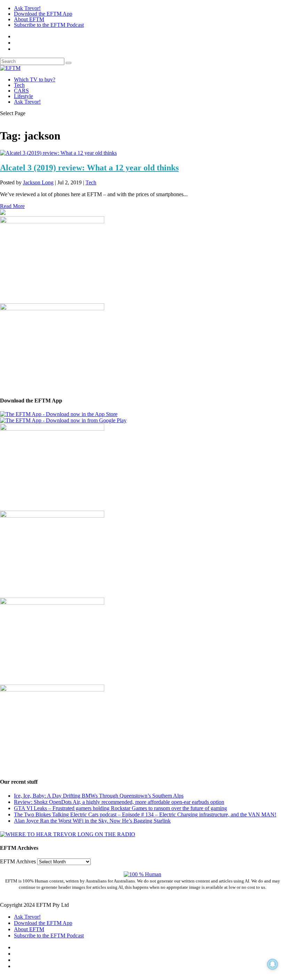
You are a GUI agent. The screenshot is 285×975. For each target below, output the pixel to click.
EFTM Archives (18, 861)
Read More (12, 206)
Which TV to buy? (34, 79)
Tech (19, 85)
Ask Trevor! (27, 8)
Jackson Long (38, 182)
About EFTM (29, 19)
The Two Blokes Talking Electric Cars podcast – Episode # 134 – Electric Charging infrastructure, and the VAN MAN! (145, 814)
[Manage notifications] (272, 964)
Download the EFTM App (43, 14)
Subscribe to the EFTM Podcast (49, 25)
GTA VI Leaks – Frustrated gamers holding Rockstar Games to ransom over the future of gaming (120, 808)
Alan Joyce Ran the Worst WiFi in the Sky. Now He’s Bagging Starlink (92, 821)
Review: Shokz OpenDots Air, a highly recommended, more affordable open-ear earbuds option (119, 802)
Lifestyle (23, 96)
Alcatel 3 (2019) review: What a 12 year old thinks (89, 167)
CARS (21, 91)
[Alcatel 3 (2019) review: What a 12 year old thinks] (58, 153)
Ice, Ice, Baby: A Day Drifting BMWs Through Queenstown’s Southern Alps (99, 796)
